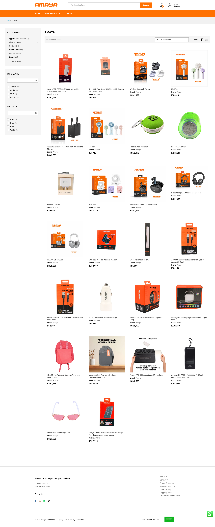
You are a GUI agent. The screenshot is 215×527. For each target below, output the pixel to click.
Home (37, 14)
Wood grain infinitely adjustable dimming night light (189, 319)
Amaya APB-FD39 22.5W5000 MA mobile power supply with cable (63, 90)
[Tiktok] (49, 501)
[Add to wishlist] (71, 85)
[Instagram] (40, 501)
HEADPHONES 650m (55, 260)
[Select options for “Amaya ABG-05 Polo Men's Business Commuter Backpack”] (100, 371)
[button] (59, 85)
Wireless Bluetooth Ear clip (140, 89)
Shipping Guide (165, 493)
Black (12, 119)
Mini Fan (174, 89)
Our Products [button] (52, 14)
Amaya (55, 94)
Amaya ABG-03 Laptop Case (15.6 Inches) (146, 375)
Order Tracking (165, 489)
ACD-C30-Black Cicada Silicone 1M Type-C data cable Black (187, 261)
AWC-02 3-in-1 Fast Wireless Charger (103, 260)
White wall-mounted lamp (140, 260)
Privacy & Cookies (167, 483)
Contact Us (164, 480)
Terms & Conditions (167, 486)
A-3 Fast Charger (53, 204)
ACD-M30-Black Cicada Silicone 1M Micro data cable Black (65, 319)
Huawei (13, 97)
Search (146, 5)
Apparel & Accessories (17, 39)
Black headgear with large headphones (186, 193)
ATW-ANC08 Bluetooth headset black (144, 204)
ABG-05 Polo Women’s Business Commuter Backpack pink (63, 376)
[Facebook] (35, 501)
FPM (12, 94)
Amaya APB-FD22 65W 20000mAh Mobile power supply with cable (187, 376)
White (12, 130)
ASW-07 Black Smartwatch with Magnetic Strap (146, 319)
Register (177, 6)
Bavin (12, 90)
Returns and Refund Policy (170, 496)
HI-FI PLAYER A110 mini (139, 147)
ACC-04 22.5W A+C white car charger (103, 318)
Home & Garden (15, 53)
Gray (12, 126)
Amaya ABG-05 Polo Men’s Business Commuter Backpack (102, 376)
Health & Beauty (15, 50)
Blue (12, 123)
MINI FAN (92, 204)
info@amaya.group (42, 486)
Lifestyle (12, 57)
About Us (163, 477)
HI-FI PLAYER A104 (178, 147)
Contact (69, 14)
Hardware (13, 46)
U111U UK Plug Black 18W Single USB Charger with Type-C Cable (106, 90)
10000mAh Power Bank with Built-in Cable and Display (65, 148)
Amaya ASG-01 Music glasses (58, 433)
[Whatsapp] (44, 500)
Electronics (13, 42)
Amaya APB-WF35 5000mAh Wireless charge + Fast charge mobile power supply (107, 434)
